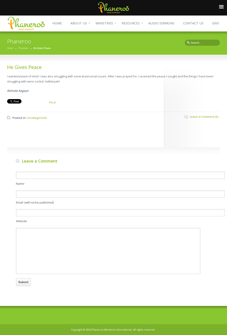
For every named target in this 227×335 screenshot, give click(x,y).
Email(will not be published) (35, 202)
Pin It (52, 102)
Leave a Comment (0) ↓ (205, 117)
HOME (57, 23)
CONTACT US (193, 23)
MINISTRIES (104, 23)
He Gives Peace (24, 67)
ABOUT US (78, 23)
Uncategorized (37, 118)
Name (20, 184)
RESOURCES (131, 23)
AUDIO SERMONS (161, 23)
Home (10, 48)
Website (21, 221)
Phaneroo (23, 48)
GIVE (215, 23)
